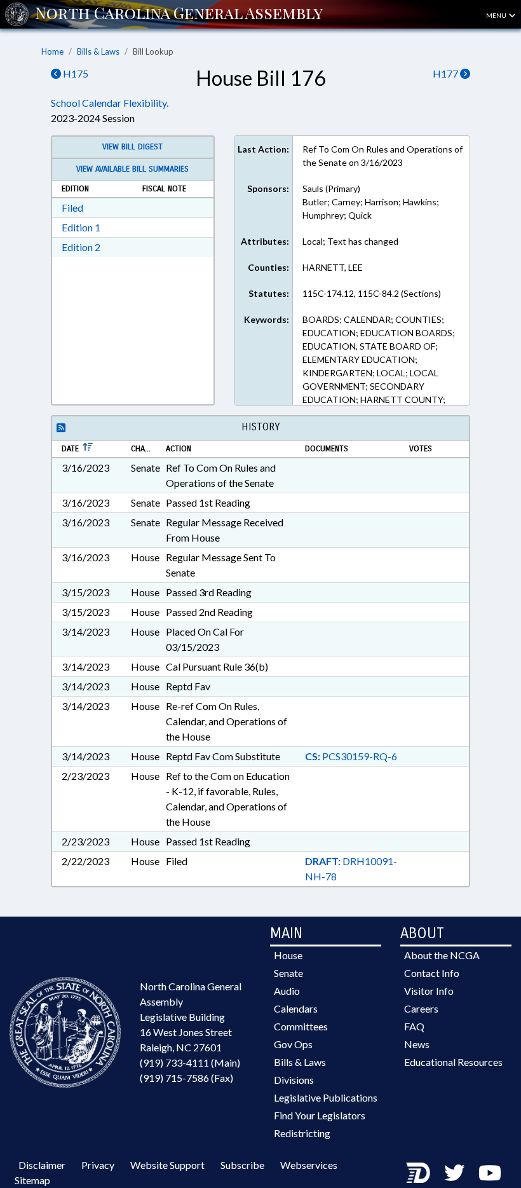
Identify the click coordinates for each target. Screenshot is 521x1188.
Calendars (296, 1008)
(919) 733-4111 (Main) (190, 1062)
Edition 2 (81, 247)
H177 (446, 73)
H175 (74, 73)
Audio (287, 991)
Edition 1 (81, 227)
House (288, 955)
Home (52, 51)
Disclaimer (41, 1165)
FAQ (414, 1026)
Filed (72, 207)
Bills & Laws (98, 51)
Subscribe (242, 1165)
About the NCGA (442, 955)
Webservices (308, 1165)
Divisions (294, 1080)
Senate (288, 973)
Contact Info (431, 973)
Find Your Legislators (319, 1115)
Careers (421, 1008)
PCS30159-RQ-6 (351, 756)
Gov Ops (293, 1044)
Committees (301, 1026)
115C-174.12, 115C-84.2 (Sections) (371, 293)
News (417, 1044)
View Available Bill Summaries (132, 169)
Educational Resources (453, 1062)
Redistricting (302, 1133)
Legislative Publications (325, 1097)
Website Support (167, 1165)
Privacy (97, 1165)
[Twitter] (454, 1172)
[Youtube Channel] (489, 1172)
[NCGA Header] (179, 14)
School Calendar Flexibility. (109, 103)
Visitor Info (429, 991)
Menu (497, 15)
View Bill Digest (132, 147)
